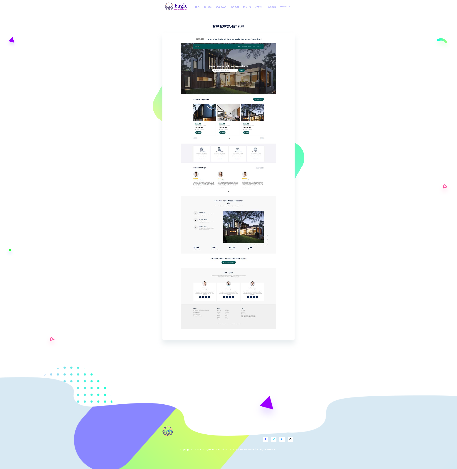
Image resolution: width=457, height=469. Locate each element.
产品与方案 (221, 6)
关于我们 (259, 6)
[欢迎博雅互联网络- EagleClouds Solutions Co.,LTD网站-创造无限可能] (176, 6)
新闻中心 (247, 6)
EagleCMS (285, 6)
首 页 (197, 6)
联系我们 (272, 6)
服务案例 (235, 6)
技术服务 (208, 6)
